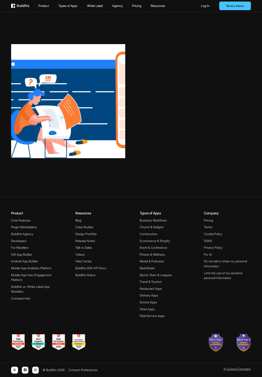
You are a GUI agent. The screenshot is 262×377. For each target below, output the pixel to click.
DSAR (208, 241)
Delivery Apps (149, 295)
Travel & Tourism (151, 282)
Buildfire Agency (22, 234)
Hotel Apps (147, 309)
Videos (80, 254)
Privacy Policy (213, 247)
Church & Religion (152, 227)
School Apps (148, 302)
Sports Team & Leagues (156, 275)
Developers (18, 241)
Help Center (83, 261)
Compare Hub (20, 298)
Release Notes (85, 241)
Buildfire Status (85, 275)
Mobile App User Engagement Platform (31, 277)
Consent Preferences (83, 370)
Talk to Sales (83, 247)
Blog (78, 220)
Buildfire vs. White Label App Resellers (30, 289)
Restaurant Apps (151, 289)
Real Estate (147, 268)
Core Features (20, 220)
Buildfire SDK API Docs (90, 268)
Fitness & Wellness (152, 254)
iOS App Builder (21, 254)
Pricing (136, 6)
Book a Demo (235, 6)
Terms (208, 227)
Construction (148, 234)
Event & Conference (153, 247)
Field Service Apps (152, 316)
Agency (117, 6)
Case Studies (84, 227)
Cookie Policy (213, 234)
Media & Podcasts (152, 261)
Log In (205, 6)
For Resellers (20, 247)
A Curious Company (237, 369)
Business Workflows (153, 220)
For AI (208, 254)
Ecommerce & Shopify (155, 241)
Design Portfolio (86, 234)
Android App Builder (24, 261)
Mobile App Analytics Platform (31, 268)
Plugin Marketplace (24, 227)
